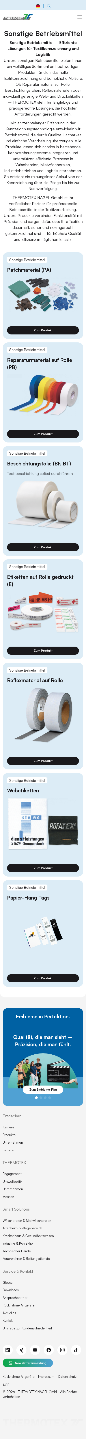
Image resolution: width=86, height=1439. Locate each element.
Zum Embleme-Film (43, 1089)
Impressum (46, 1376)
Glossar (8, 1282)
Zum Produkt (43, 330)
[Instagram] (62, 1350)
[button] (36, 1097)
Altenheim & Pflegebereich (22, 1228)
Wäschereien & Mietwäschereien (27, 1221)
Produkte (9, 1135)
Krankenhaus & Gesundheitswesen (28, 1236)
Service (8, 1150)
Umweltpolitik (12, 1181)
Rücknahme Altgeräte (19, 1305)
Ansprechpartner (15, 1298)
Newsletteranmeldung (30, 1363)
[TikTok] (76, 1350)
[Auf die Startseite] (18, 17)
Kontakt (8, 1320)
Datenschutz (67, 1376)
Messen (8, 1197)
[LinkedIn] (8, 1350)
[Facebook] (49, 1350)
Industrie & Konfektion (18, 1243)
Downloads (11, 1290)
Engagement (12, 1174)
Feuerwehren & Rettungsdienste (26, 1259)
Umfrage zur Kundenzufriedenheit (27, 1328)
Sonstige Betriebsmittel (27, 260)
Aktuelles (9, 1313)
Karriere (8, 1127)
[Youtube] (35, 1350)
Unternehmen (13, 1142)
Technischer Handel (17, 1251)
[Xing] (21, 1350)
